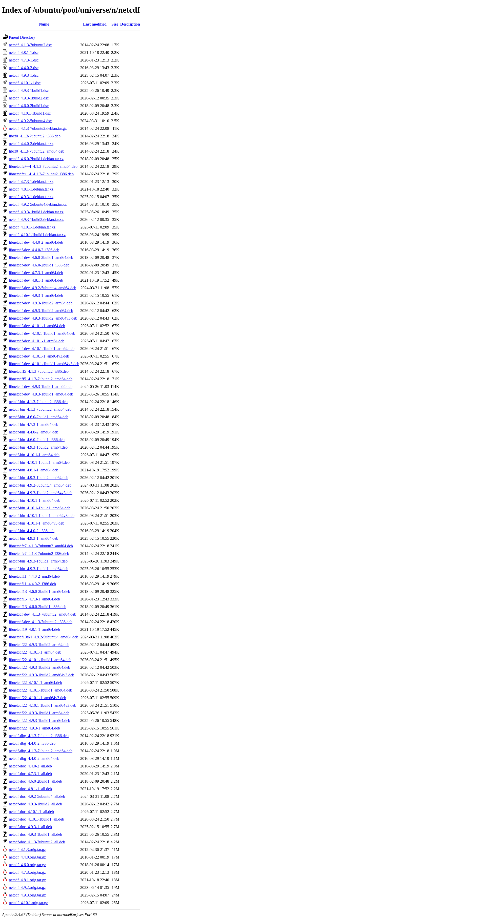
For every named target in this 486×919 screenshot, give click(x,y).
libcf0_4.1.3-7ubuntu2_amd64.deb (36, 151)
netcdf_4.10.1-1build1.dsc (30, 113)
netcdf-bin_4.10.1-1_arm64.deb (34, 455)
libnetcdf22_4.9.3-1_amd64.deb (34, 728)
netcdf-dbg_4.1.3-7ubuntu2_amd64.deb (40, 751)
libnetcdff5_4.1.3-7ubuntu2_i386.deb (39, 371)
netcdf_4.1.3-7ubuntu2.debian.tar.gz (38, 128)
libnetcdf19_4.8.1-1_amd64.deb (34, 629)
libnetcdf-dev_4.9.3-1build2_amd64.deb (41, 310)
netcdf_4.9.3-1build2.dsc (29, 98)
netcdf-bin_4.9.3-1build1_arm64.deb (38, 561)
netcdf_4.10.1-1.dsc (24, 83)
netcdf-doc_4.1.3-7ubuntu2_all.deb (37, 842)
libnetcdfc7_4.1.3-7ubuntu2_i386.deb (39, 553)
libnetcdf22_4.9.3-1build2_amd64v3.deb (41, 675)
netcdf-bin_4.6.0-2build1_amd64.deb (38, 417)
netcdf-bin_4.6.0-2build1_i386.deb (37, 439)
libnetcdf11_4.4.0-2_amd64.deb (34, 576)
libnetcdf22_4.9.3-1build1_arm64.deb (39, 713)
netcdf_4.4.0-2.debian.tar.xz (31, 143)
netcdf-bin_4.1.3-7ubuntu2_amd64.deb (40, 409)
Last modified (95, 24)
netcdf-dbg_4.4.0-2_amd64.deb (34, 758)
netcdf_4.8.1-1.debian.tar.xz (31, 189)
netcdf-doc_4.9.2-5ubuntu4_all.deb (37, 796)
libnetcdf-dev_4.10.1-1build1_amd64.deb (42, 333)
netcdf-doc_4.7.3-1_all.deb (30, 773)
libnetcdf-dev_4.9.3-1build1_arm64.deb (40, 386)
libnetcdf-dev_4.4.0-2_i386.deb (34, 250)
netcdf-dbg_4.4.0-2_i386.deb (32, 743)
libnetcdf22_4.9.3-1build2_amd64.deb (39, 667)
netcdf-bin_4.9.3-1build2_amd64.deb (38, 477)
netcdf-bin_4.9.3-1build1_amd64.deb (38, 569)
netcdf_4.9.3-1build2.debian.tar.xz (36, 219)
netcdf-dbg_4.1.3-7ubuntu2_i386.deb (39, 736)
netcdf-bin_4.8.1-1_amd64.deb (33, 470)
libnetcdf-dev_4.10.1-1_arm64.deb (36, 341)
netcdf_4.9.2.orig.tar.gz (27, 887)
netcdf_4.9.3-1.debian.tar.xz (31, 197)
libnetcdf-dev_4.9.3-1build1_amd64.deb (41, 394)
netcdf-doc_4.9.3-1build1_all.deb (35, 834)
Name (44, 24)
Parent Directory (22, 37)
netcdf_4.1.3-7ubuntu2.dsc (30, 45)
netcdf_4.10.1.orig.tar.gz (28, 903)
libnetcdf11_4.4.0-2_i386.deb (32, 584)
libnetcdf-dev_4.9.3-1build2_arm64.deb (40, 303)
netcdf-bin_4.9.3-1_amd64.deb (33, 538)
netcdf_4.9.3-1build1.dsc (29, 90)
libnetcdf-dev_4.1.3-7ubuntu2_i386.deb (40, 622)
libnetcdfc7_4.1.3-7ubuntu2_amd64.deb (41, 546)
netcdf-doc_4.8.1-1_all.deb (30, 789)
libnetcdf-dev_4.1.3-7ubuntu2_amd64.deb (42, 614)
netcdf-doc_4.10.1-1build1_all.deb (36, 819)
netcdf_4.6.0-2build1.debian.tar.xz (36, 159)
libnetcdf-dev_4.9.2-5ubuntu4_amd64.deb (42, 288)
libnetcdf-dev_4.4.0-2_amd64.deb (36, 242)
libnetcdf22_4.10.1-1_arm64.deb (35, 652)
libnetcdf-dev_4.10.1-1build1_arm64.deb (41, 348)
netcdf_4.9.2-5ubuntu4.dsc (30, 121)
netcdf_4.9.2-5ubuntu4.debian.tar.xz (38, 204)
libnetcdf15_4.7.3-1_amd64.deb (34, 599)
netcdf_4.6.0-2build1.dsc (29, 105)
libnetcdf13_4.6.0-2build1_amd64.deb (39, 591)
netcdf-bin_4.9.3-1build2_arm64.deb (38, 447)
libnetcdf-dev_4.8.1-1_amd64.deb (36, 280)
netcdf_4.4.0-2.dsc (23, 68)
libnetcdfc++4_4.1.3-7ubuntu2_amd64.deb (43, 166)
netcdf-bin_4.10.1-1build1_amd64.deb (39, 508)
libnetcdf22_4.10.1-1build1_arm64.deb (40, 660)
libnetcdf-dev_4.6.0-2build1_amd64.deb (41, 257)
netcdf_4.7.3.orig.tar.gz (27, 872)
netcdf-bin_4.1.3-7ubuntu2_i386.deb (38, 402)
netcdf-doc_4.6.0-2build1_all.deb (35, 781)
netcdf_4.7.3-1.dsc (23, 60)
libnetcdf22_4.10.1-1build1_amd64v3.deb (42, 705)
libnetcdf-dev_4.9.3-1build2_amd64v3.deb (43, 318)
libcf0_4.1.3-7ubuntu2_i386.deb (34, 136)
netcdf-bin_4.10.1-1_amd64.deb (34, 500)
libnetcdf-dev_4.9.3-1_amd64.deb (36, 295)
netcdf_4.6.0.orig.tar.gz (27, 865)
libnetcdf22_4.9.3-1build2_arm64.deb (39, 644)
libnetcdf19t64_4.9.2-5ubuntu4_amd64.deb (43, 637)
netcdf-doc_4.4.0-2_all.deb (30, 766)
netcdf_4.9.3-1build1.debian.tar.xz (36, 212)
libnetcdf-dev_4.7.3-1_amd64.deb (36, 272)
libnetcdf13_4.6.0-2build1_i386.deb (37, 606)
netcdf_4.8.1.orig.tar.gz (27, 880)
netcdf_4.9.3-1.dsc (23, 75)
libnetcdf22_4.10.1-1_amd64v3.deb (37, 698)
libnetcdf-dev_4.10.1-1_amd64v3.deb (39, 356)
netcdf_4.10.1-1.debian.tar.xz (32, 227)
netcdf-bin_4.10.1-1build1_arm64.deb (39, 462)
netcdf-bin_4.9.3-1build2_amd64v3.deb (40, 493)
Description (130, 24)
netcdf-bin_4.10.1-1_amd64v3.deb (36, 523)
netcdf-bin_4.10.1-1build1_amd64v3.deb (41, 515)
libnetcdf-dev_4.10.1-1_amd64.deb (37, 326)
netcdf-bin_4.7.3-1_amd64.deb (33, 424)
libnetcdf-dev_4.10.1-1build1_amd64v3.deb (44, 364)
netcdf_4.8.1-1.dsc (23, 52)
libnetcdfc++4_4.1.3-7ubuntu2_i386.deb (41, 174)
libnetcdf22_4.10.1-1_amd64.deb (35, 682)
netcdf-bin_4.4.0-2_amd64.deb (33, 432)
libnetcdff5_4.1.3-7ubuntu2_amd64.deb (40, 379)
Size (114, 24)
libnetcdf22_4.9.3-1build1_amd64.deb (39, 720)
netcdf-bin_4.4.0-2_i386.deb (31, 531)
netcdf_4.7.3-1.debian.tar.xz (31, 181)
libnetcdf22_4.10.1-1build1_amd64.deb (40, 690)
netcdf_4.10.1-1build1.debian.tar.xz (37, 235)
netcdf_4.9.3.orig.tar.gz (27, 895)
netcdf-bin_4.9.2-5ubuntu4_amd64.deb (40, 485)
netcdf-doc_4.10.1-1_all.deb (31, 811)
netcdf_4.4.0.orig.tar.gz (27, 857)
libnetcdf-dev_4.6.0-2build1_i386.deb (39, 265)
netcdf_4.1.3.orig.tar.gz (27, 849)
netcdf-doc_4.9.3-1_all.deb (30, 827)
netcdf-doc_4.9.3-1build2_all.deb (35, 804)
